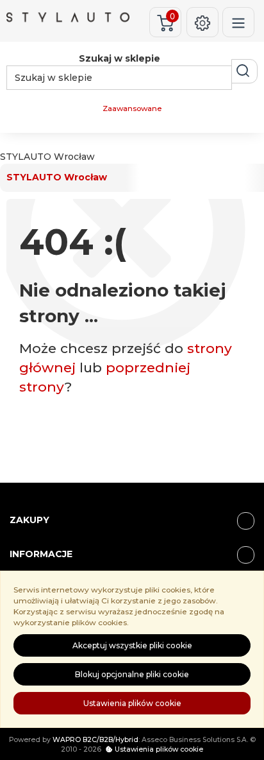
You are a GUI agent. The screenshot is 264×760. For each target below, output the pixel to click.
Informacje (41, 554)
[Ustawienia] (202, 22)
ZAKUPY (29, 520)
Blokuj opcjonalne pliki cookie (132, 674)
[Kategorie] (238, 22)
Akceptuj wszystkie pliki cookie (132, 645)
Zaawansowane (132, 108)
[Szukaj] (244, 71)
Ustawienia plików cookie (132, 703)
